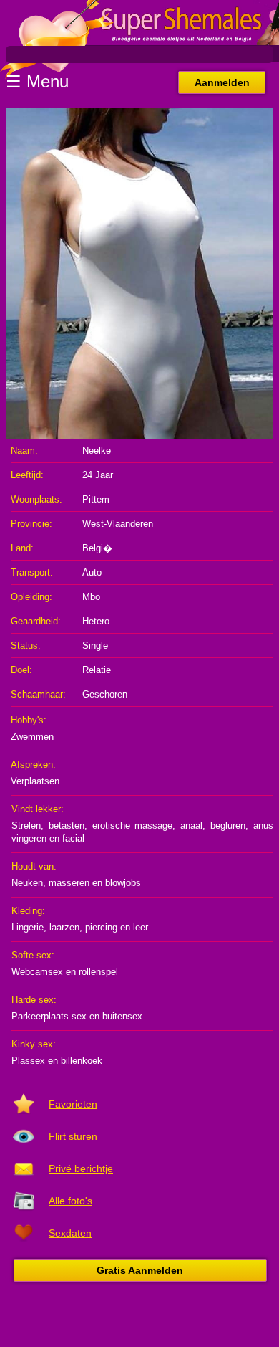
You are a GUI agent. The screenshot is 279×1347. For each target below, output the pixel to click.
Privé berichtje (81, 1168)
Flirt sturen (73, 1136)
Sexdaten (70, 1233)
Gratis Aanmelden (140, 1270)
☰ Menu (37, 81)
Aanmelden (222, 82)
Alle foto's (70, 1200)
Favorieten (73, 1104)
